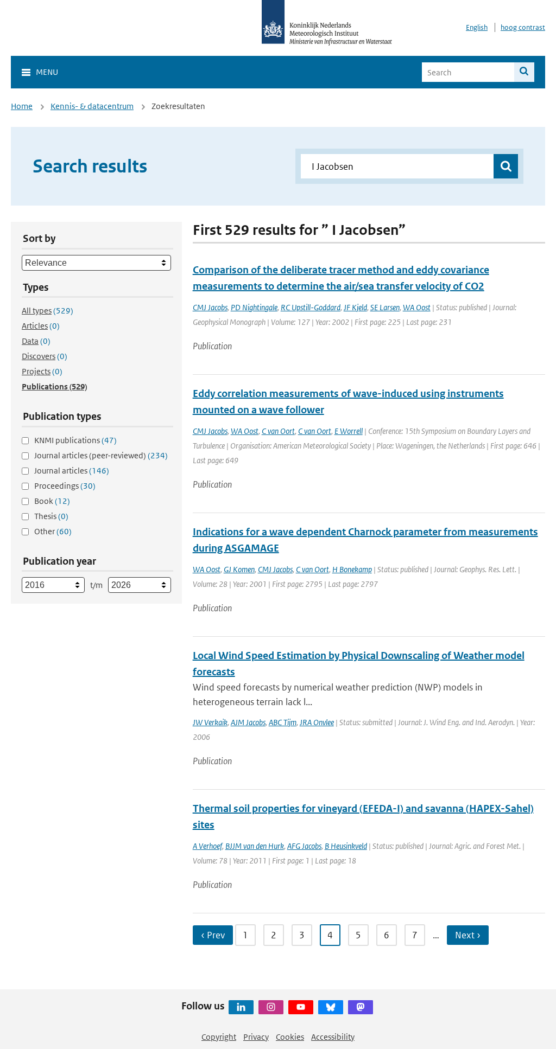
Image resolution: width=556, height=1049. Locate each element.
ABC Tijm (282, 722)
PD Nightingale (254, 307)
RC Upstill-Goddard (310, 307)
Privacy (256, 1037)
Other (53, 531)
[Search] (524, 72)
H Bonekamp (352, 569)
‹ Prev (213, 935)
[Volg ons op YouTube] (300, 1007)
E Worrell (348, 431)
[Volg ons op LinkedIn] (241, 1007)
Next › (468, 935)
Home (22, 106)
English (477, 27)
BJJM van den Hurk (254, 846)
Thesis (51, 516)
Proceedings (65, 486)
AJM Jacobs (248, 722)
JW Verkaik (210, 722)
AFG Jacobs (304, 846)
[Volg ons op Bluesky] (330, 1007)
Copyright (218, 1037)
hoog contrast (523, 27)
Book (52, 501)
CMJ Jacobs (210, 307)
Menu (47, 72)
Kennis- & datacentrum (92, 106)
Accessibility (333, 1037)
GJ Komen (239, 569)
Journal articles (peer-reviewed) (101, 455)
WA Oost (417, 307)
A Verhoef (207, 846)
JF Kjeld (355, 307)
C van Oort (278, 431)
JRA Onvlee (317, 722)
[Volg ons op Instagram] (271, 1007)
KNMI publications (75, 440)
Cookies (290, 1037)
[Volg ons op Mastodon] (360, 1007)
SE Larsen (385, 307)
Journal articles (71, 470)
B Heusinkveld (346, 846)
